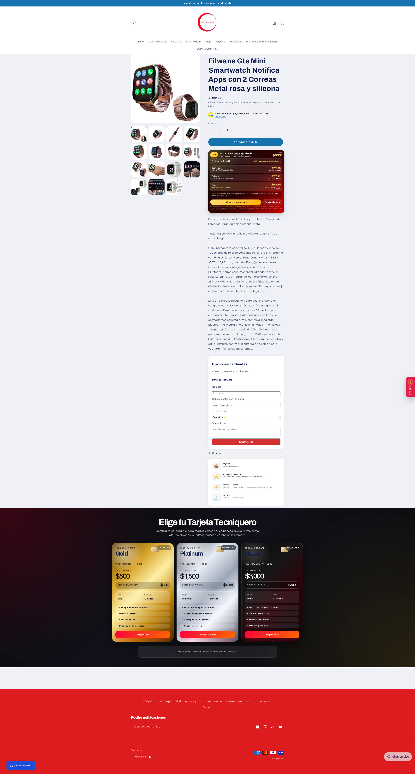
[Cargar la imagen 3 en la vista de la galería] (174, 134)
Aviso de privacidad (169, 701)
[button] (134, 23)
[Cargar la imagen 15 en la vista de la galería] (174, 187)
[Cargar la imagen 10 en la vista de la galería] (156, 169)
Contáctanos (262, 701)
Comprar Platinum (207, 634)
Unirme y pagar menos (236, 202)
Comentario (218, 423)
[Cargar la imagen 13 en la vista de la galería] (139, 187)
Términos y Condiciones (197, 701)
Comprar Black (272, 634)
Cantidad (213, 123)
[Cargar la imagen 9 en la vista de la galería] (139, 169)
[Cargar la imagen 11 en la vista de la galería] (174, 169)
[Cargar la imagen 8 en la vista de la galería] (192, 152)
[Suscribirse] (188, 727)
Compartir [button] (218, 453)
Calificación (219, 411)
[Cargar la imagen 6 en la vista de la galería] (156, 152)
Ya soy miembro (272, 202)
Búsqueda (149, 701)
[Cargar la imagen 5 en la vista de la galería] (139, 152)
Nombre (216, 387)
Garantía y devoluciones (228, 701)
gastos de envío (240, 103)
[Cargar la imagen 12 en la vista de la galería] (192, 169)
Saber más (220, 116)
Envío (248, 701)
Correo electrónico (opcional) (228, 399)
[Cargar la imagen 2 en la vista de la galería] (156, 134)
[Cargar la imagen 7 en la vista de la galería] (174, 152)
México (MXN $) (142, 757)
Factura (207, 707)
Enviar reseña (246, 442)
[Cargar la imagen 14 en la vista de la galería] (156, 187)
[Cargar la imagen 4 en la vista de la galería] (192, 134)
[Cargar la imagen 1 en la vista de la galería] (139, 134)
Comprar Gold (143, 634)
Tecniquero (279, 759)
